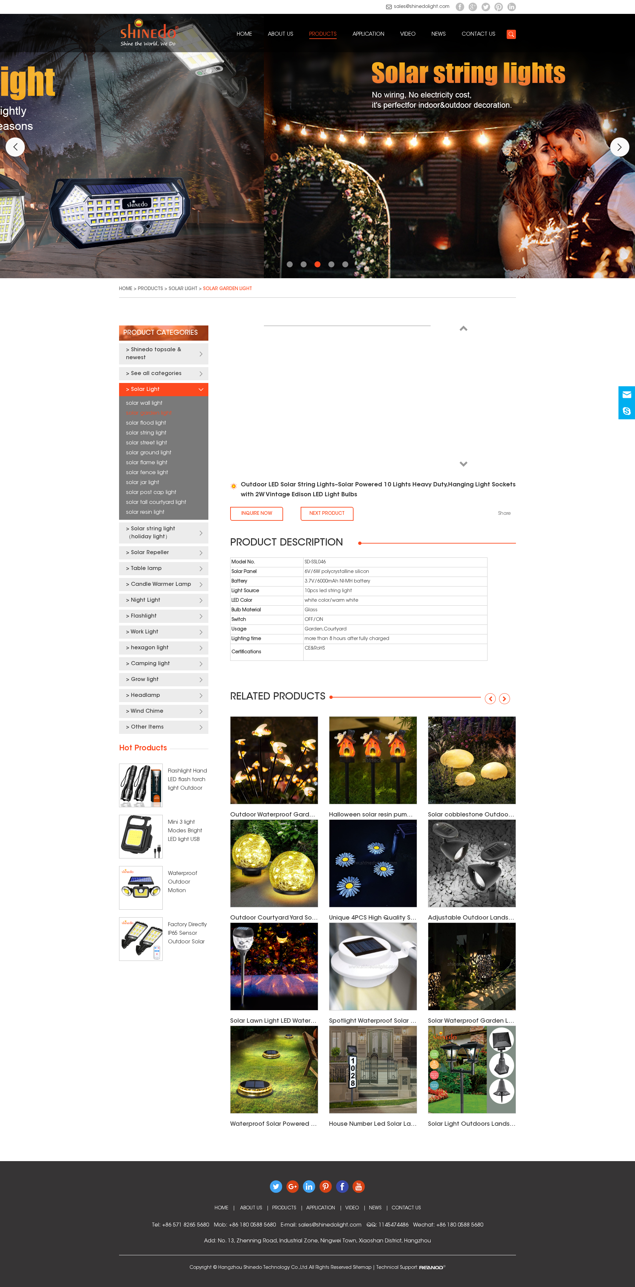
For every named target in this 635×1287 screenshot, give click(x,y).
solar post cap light (151, 492)
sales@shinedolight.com (421, 7)
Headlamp (145, 695)
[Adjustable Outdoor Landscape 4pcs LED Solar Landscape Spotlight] (472, 863)
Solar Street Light (146, 443)
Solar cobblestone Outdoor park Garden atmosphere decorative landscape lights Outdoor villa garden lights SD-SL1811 (472, 815)
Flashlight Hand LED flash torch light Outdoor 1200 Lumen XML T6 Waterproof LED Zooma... (187, 781)
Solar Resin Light (145, 512)
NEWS (439, 34)
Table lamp (146, 568)
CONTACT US (478, 34)
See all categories (156, 373)
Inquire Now (256, 513)
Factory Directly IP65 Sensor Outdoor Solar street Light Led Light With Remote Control (187, 934)
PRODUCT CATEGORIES (160, 333)
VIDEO (408, 34)
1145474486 (393, 1225)
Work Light (144, 632)
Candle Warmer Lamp (161, 584)
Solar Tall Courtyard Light (156, 502)
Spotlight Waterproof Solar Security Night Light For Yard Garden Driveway (373, 1021)
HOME (221, 1208)
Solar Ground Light (148, 453)
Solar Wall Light (144, 403)
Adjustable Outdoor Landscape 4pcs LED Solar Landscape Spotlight (472, 918)
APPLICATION (368, 34)
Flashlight (144, 616)
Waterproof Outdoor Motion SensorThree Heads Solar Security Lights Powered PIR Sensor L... (186, 883)
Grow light (145, 679)
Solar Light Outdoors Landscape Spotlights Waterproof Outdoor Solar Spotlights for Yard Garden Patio (472, 1124)
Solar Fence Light (147, 472)
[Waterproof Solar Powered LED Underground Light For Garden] (274, 1070)
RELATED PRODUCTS (277, 697)
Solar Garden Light (227, 289)
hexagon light (150, 648)
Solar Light (183, 289)
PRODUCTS (323, 34)
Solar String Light (146, 433)
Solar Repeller (150, 552)
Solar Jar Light (142, 482)
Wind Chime (147, 711)
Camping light (150, 663)
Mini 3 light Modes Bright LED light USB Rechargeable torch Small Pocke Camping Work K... (187, 832)
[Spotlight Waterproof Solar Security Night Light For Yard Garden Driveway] (373, 966)
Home (244, 34)
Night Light (145, 600)
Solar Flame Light (146, 463)
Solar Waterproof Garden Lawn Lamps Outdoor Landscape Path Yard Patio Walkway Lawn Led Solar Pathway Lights (472, 1021)
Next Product (327, 513)
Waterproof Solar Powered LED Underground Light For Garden (274, 1124)
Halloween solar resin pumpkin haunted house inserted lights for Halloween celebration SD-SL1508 (373, 815)
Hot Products (143, 748)
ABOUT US (280, 34)
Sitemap (362, 1268)
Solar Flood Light (146, 423)
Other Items (147, 727)
